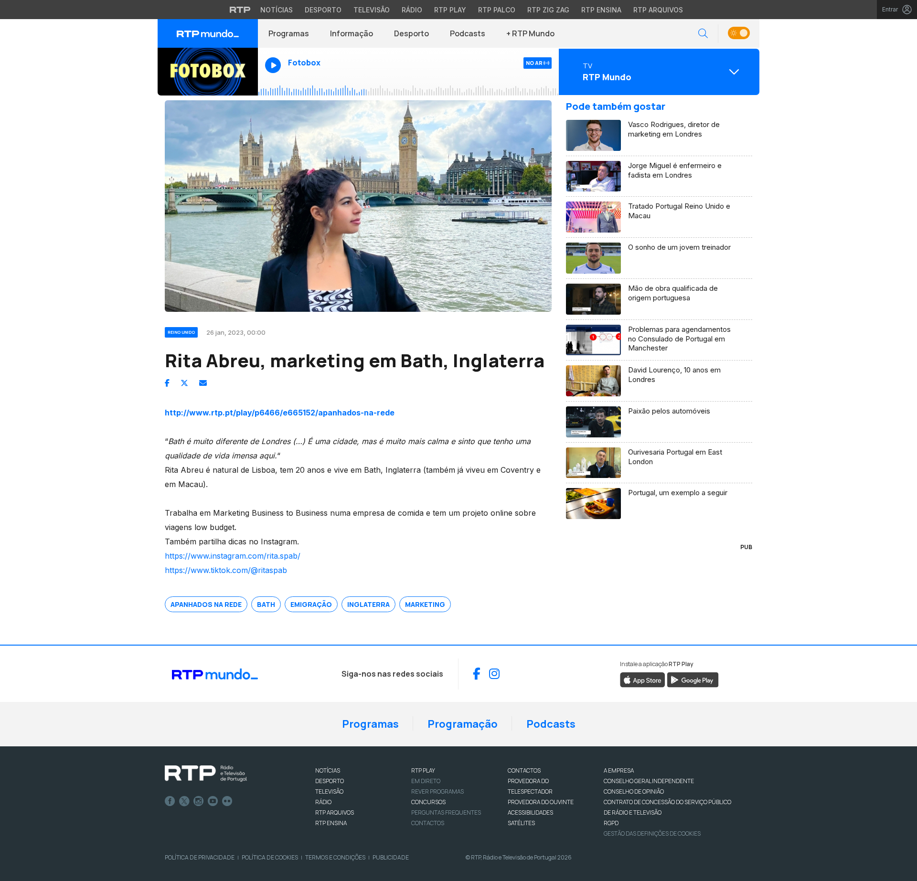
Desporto (323, 10)
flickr (227, 801)
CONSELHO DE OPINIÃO (634, 791)
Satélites (521, 823)
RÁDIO (323, 802)
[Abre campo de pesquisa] (703, 33)
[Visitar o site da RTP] (240, 9)
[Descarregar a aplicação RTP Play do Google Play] (693, 679)
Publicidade (391, 857)
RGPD (611, 823)
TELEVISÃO (329, 791)
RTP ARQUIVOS (334, 812)
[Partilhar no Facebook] (167, 383)
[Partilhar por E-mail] (203, 383)
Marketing (425, 604)
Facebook (170, 801)
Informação (351, 33)
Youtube (213, 801)
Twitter (184, 801)
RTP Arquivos (658, 10)
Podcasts (467, 33)
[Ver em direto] (208, 72)
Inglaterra (368, 604)
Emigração (311, 604)
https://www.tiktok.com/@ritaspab (226, 570)
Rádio (412, 10)
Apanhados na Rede (206, 604)
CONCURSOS (428, 802)
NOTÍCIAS (327, 770)
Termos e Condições (335, 857)
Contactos (427, 823)
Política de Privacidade (200, 857)
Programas (288, 33)
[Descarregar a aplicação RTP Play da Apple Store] (642, 679)
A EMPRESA (619, 770)
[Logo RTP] (206, 773)
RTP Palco (496, 10)
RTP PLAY (423, 770)
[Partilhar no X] (184, 383)
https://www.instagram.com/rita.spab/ (232, 556)
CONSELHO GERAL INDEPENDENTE (649, 781)
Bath (266, 604)
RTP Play (450, 10)
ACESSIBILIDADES (530, 812)
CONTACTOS (524, 770)
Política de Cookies (270, 857)
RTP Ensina (601, 10)
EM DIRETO (425, 781)
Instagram (198, 801)
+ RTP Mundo (530, 33)
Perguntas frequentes (446, 812)
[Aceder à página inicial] (208, 33)
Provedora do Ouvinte (541, 802)
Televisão (371, 10)
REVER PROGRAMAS (437, 791)
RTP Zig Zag (548, 10)
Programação (462, 724)
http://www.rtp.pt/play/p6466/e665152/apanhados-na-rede (280, 412)
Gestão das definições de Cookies (652, 833)
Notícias (276, 10)
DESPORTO (329, 781)
